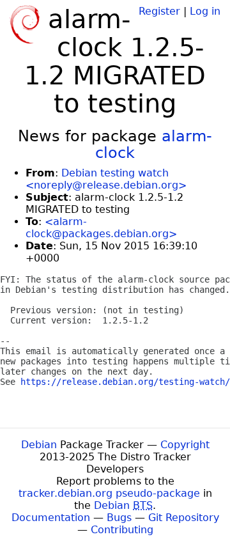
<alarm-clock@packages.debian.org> (101, 227)
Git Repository (183, 517)
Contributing (122, 530)
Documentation (51, 517)
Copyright (185, 445)
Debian (39, 445)
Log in (205, 11)
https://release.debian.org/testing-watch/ (125, 382)
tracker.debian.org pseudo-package (109, 493)
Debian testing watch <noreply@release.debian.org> (106, 179)
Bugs (119, 517)
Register (159, 11)
